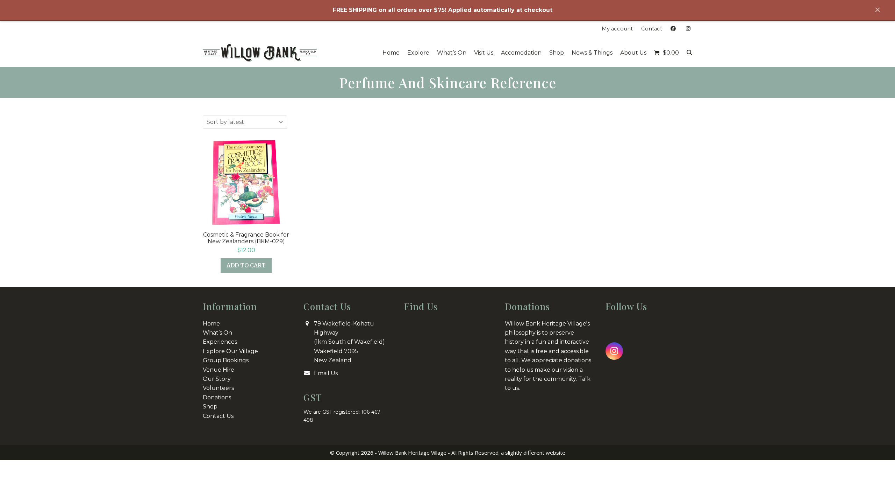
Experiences (220, 341)
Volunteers (218, 388)
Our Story (217, 379)
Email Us (326, 373)
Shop (210, 406)
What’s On (217, 332)
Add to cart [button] (246, 265)
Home (211, 323)
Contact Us (218, 416)
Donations (217, 397)
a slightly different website (533, 452)
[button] (666, 53)
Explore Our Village (230, 351)
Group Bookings (226, 360)
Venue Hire (218, 369)
